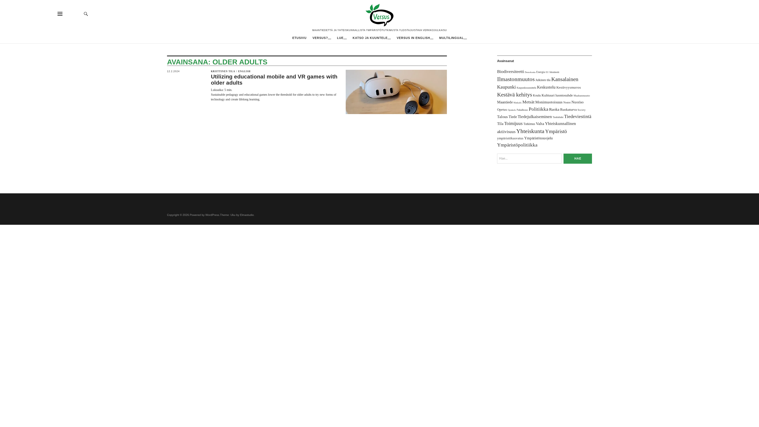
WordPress (212, 214)
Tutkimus (529, 124)
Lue (340, 38)
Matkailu (518, 103)
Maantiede (505, 102)
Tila (500, 124)
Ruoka (554, 109)
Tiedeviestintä (577, 116)
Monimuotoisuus (549, 102)
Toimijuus (513, 123)
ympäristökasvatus (510, 138)
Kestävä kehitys (514, 95)
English (244, 71)
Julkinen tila (542, 80)
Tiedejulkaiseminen (535, 116)
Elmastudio (247, 214)
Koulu (537, 95)
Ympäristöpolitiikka (517, 145)
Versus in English (413, 38)
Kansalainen (564, 79)
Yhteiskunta (530, 131)
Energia (540, 72)
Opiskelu (512, 110)
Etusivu (299, 38)
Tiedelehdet (558, 117)
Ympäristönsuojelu (538, 138)
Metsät (528, 102)
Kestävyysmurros (568, 87)
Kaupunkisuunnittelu (526, 87)
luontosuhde (564, 95)
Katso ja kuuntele (370, 38)
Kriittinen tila (223, 71)
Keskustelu (546, 87)
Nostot (567, 102)
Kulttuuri (548, 95)
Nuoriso (577, 102)
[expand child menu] (329, 39)
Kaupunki (506, 87)
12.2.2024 (173, 71)
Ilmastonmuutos (516, 79)
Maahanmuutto (582, 95)
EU (547, 72)
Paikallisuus (522, 110)
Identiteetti (554, 72)
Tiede (513, 117)
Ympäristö (556, 131)
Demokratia (530, 72)
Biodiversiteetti (510, 71)
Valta (540, 124)
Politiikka (538, 109)
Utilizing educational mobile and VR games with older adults (274, 80)
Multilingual (451, 38)
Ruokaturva (568, 109)
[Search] (86, 14)
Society (582, 109)
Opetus (502, 109)
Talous (502, 117)
